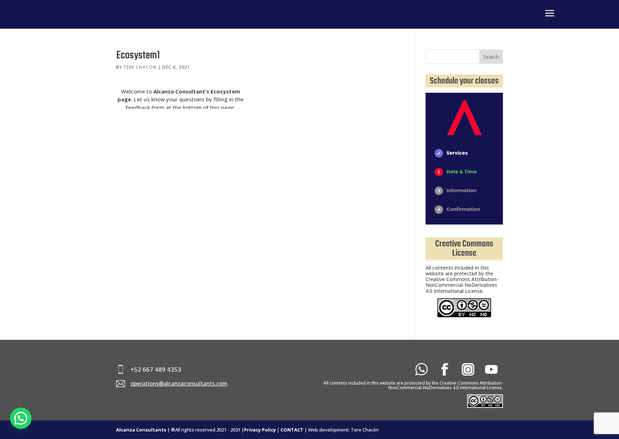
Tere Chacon (140, 67)
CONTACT (291, 429)
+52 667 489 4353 (155, 369)
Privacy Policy (260, 429)
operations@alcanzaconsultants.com (178, 383)
